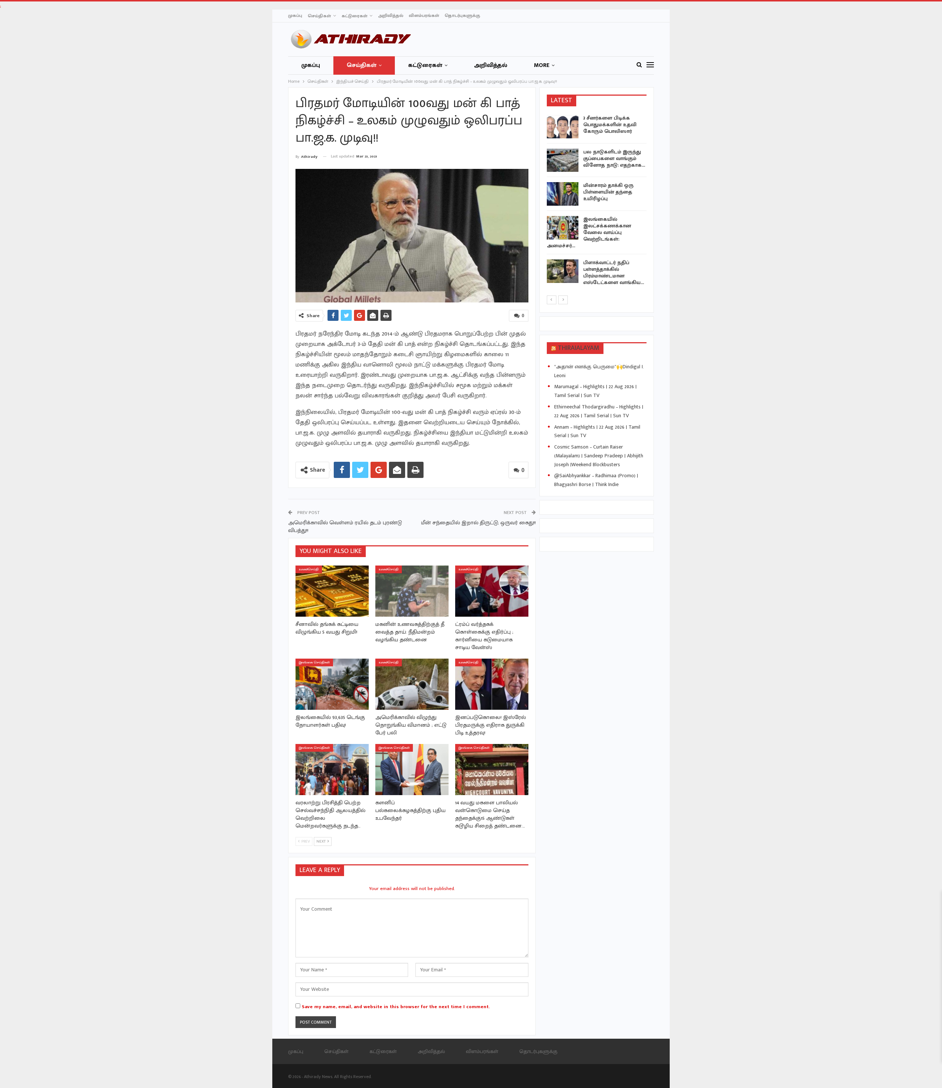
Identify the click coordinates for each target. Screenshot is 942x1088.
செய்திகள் (319, 16)
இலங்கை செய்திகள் (314, 662)
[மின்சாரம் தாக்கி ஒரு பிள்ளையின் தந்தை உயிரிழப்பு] (562, 194)
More (541, 65)
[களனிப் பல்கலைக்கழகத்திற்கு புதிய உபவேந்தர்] (412, 769)
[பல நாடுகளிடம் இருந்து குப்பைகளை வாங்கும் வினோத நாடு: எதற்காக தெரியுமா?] (562, 160)
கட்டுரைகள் (354, 16)
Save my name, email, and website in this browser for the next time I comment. (396, 1007)
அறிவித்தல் (390, 15)
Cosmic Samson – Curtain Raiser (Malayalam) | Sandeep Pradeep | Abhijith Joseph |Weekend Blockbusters (598, 456)
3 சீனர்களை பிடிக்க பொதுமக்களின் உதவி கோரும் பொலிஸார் (610, 124)
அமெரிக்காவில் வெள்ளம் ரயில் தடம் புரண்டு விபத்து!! (345, 526)
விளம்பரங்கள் (424, 15)
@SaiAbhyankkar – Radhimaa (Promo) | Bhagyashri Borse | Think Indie (596, 480)
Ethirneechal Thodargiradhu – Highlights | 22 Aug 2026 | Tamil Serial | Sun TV (598, 411)
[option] (597, 201)
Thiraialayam (578, 348)
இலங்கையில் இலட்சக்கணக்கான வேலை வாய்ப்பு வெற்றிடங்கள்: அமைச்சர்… (589, 232)
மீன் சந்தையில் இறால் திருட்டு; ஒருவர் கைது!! (478, 522)
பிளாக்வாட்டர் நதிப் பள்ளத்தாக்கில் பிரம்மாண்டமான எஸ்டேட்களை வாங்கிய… (613, 272)
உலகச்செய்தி (309, 569)
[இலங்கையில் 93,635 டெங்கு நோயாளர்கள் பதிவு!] (332, 684)
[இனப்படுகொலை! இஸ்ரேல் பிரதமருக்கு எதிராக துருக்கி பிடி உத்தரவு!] (491, 684)
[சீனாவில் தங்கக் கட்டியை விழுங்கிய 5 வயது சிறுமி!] (332, 591)
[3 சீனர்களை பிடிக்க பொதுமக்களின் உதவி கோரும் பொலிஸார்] (562, 126)
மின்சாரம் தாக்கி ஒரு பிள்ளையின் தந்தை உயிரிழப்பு (608, 192)
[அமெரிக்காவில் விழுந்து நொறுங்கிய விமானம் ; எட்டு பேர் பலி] (412, 684)
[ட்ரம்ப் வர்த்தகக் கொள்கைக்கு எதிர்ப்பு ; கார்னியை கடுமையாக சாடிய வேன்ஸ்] (491, 591)
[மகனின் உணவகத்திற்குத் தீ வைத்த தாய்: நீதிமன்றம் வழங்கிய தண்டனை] (412, 591)
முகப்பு (295, 15)
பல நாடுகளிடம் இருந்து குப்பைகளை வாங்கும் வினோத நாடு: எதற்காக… (614, 158)
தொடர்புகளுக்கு (462, 15)
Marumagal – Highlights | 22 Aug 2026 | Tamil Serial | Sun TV (595, 391)
